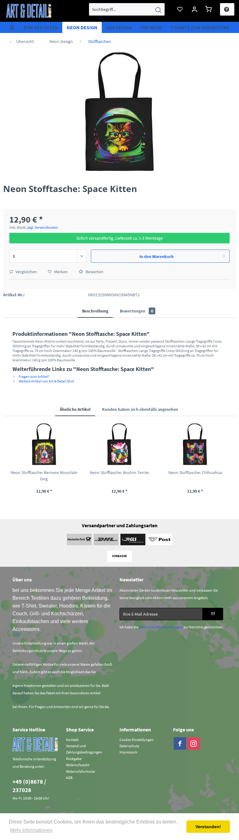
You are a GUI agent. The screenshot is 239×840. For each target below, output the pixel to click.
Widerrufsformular (80, 771)
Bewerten (94, 272)
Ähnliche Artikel (75, 409)
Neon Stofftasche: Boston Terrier (119, 472)
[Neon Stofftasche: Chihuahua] (195, 444)
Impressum (128, 752)
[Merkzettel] (180, 9)
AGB (69, 777)
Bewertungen (136, 311)
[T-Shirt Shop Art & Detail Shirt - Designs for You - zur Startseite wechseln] (29, 11)
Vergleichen (26, 272)
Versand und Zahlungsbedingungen (84, 749)
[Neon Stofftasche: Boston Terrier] (119, 444)
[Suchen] (158, 9)
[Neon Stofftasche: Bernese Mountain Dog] (44, 444)
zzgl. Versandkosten (42, 227)
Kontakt (72, 739)
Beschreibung (95, 311)
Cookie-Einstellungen (137, 739)
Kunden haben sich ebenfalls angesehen (140, 409)
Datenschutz (129, 746)
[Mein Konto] (195, 9)
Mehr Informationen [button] (31, 830)
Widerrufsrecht (77, 765)
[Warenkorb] (209, 9)
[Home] (12, 27)
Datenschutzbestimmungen (161, 627)
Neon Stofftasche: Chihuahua (195, 472)
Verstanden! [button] (208, 826)
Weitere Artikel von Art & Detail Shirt (46, 381)
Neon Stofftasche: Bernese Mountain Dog (44, 475)
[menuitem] (127, 9)
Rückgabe (74, 758)
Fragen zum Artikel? (33, 376)
